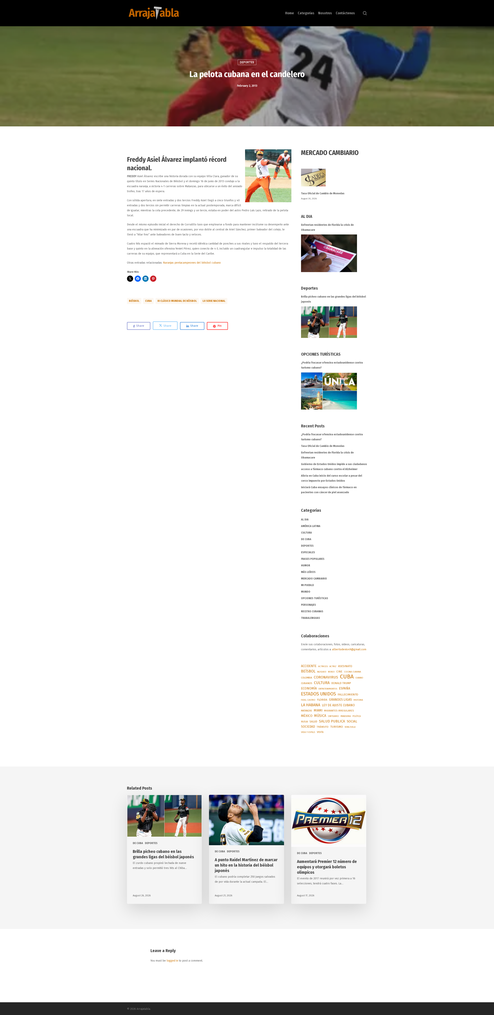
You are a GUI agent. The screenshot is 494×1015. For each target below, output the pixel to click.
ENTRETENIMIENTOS (328, 689)
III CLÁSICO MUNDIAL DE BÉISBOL (177, 301)
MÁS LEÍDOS (308, 572)
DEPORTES (247, 62)
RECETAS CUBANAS (312, 611)
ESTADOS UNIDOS (318, 693)
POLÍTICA (357, 716)
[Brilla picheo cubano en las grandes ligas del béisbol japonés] (329, 322)
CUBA (148, 301)
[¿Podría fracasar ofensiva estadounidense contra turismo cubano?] (329, 391)
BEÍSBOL (134, 301)
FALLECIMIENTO (348, 694)
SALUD (313, 721)
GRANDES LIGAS (340, 699)
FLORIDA (322, 699)
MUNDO (305, 591)
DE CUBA (306, 539)
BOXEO (331, 671)
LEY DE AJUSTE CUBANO (338, 705)
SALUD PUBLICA (332, 721)
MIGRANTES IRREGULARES (339, 710)
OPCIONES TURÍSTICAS (314, 598)
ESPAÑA (344, 688)
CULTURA (306, 532)
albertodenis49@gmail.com (349, 649)
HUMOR (305, 565)
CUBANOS (306, 683)
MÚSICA (320, 716)
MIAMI (318, 710)
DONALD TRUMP (341, 683)
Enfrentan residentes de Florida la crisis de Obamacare (327, 227)
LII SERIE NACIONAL (214, 301)
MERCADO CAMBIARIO (314, 578)
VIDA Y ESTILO (308, 732)
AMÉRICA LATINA (310, 526)
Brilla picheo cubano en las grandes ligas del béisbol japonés (333, 299)
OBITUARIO (333, 716)
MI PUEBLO (307, 585)
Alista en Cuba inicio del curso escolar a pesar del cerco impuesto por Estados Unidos (331, 478)
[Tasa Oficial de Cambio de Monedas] (334, 180)
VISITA (320, 732)
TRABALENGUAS (310, 618)
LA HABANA (310, 705)
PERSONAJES (308, 604)
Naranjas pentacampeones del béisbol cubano (192, 262)
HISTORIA (358, 700)
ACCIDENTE (308, 666)
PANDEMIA (346, 716)
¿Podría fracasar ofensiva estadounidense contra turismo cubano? (332, 365)
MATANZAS (306, 710)
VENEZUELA (350, 727)
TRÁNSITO (322, 726)
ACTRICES (323, 666)
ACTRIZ (332, 666)
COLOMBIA (306, 677)
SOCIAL (352, 721)
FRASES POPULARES (312, 559)
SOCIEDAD (308, 726)
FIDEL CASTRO (308, 700)
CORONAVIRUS (326, 677)
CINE (339, 671)
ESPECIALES (308, 552)
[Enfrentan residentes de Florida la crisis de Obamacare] (329, 253)
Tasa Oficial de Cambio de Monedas (322, 193)
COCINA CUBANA (352, 671)
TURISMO (336, 726)
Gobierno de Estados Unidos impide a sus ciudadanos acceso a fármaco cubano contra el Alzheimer (334, 467)
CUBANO (359, 678)
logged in (172, 960)
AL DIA (305, 519)
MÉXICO (306, 716)
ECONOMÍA (309, 688)
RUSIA (304, 721)
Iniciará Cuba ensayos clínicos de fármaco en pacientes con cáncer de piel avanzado (329, 490)
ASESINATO (345, 666)
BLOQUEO (321, 671)
